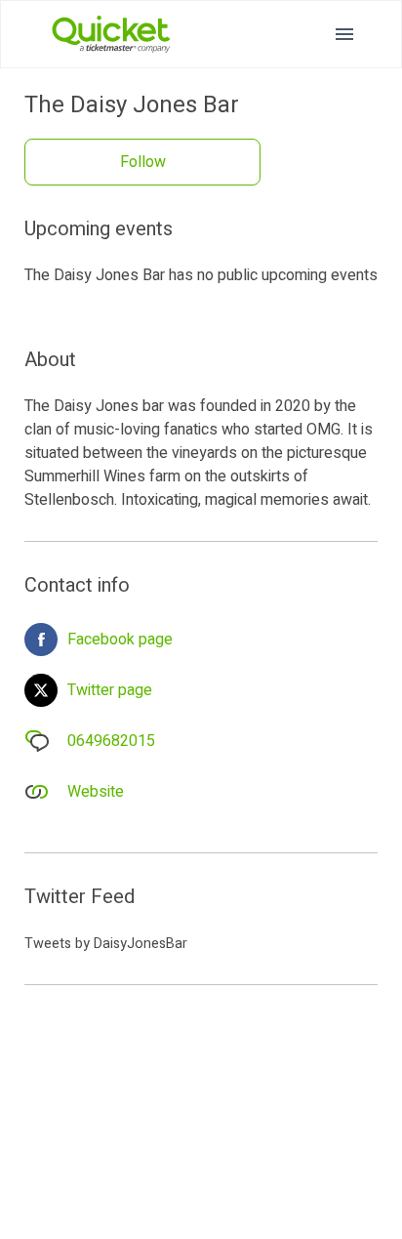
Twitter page (109, 690)
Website (95, 792)
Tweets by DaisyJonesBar (105, 943)
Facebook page (120, 639)
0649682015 (111, 741)
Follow (143, 162)
